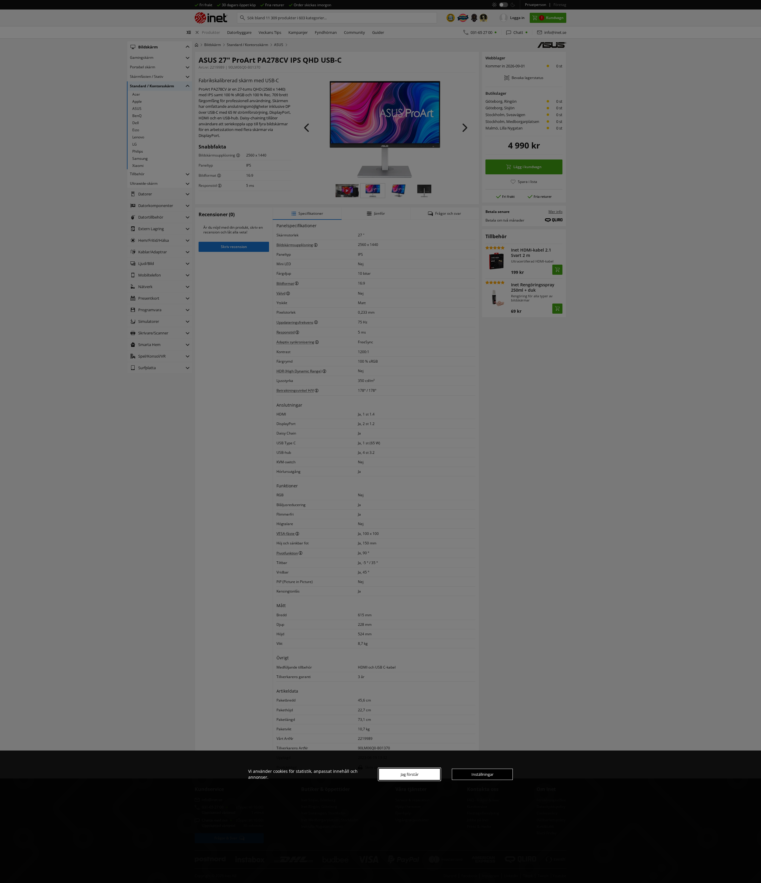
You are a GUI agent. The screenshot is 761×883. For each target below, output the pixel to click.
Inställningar (482, 774)
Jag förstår (410, 774)
